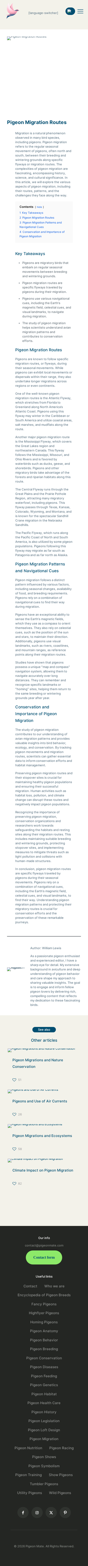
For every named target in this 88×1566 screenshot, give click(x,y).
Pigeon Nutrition (28, 1448)
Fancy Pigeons (44, 1304)
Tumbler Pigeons (44, 1484)
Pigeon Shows (44, 1457)
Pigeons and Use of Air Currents (39, 1101)
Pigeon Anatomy (44, 1331)
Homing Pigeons (44, 1322)
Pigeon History (44, 1412)
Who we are (54, 1286)
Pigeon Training (28, 1475)
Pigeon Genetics (44, 1385)
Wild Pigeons (60, 1493)
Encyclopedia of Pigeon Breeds (44, 1295)
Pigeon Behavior (44, 1340)
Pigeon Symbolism (44, 1466)
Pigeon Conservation (44, 1358)
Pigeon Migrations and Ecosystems (42, 1135)
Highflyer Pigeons (44, 1313)
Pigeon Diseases (44, 1367)
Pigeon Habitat (44, 1394)
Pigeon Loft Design (44, 1430)
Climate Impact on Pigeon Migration (42, 1170)
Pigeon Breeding (44, 1349)
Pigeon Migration (44, 1439)
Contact (30, 1286)
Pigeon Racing (61, 1448)
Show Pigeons (61, 1475)
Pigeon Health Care (44, 1403)
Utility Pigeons (29, 1493)
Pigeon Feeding (44, 1376)
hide (39, 207)
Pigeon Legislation (44, 1421)
